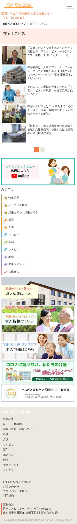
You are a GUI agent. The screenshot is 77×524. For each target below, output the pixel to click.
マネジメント (11, 465)
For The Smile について (17, 482)
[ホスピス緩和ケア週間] (38, 392)
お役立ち (8, 470)
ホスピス (8, 454)
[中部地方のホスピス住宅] (38, 318)
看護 (5, 434)
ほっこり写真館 (12, 423)
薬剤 (5, 449)
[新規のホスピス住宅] (38, 291)
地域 (5, 459)
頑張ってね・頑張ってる (17, 429)
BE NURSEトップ (14, 23)
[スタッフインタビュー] (38, 171)
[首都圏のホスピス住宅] (38, 346)
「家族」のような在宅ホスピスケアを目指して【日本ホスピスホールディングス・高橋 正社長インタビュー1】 (50, 51)
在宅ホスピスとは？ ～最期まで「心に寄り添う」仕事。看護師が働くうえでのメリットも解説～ (50, 110)
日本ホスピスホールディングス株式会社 (27, 508)
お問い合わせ (11, 486)
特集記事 (8, 418)
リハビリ (8, 444)
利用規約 (8, 495)
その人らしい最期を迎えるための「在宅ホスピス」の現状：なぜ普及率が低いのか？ (50, 90)
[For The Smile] (18, 5)
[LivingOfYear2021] (38, 371)
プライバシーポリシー (16, 491)
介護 (5, 439)
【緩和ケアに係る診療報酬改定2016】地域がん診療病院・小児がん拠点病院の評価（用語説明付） (50, 129)
